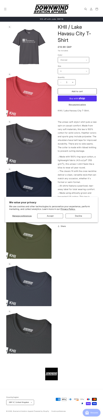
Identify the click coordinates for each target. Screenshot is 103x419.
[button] (5, 9)
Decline (78, 215)
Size (59, 66)
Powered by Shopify (41, 411)
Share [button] (63, 226)
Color (60, 55)
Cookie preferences (58, 411)
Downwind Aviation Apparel (23, 411)
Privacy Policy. (68, 209)
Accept (50, 215)
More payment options (77, 104)
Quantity (61, 77)
